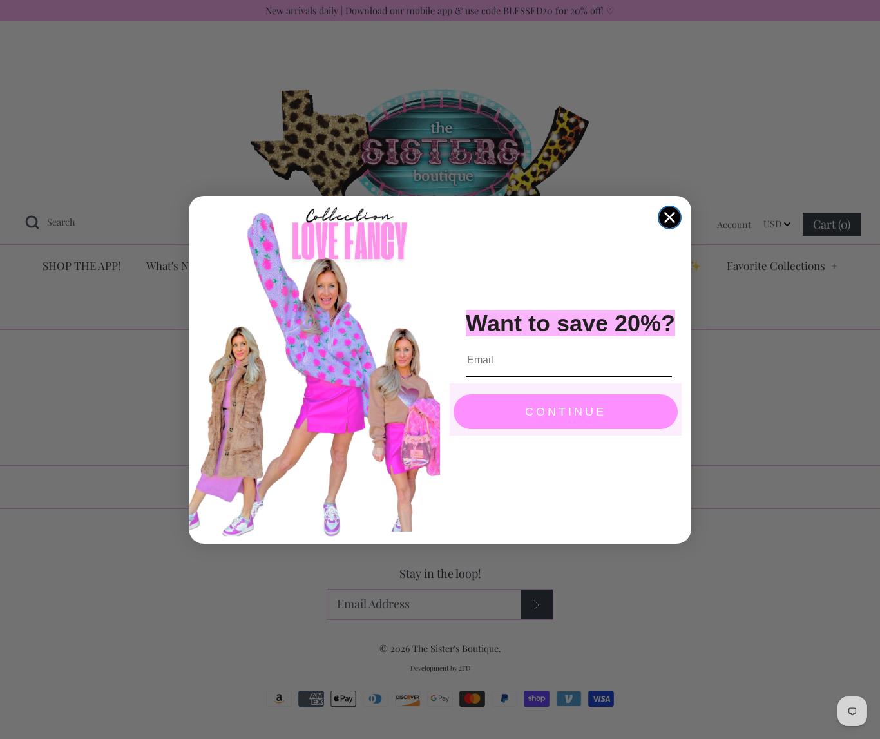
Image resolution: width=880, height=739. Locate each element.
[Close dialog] (669, 217)
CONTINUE (565, 411)
